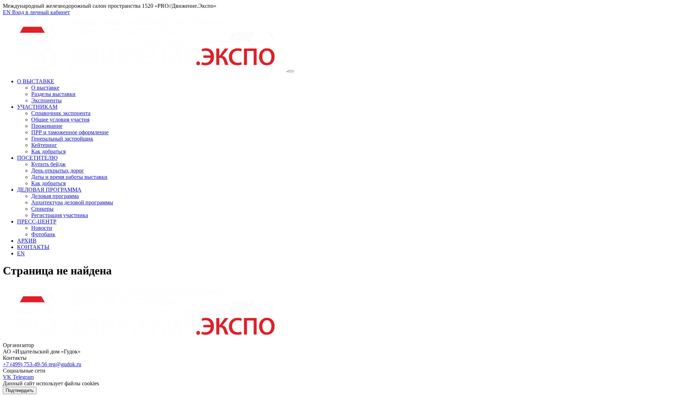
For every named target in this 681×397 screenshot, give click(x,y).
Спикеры (42, 209)
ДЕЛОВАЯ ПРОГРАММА (49, 190)
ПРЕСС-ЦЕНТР (36, 222)
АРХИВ (27, 241)
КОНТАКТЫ (33, 247)
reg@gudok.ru (65, 364)
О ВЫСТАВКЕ (35, 81)
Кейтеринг (44, 145)
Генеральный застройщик (62, 139)
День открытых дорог (57, 171)
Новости (41, 228)
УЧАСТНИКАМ (37, 107)
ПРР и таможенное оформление (70, 132)
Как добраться (48, 151)
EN (7, 12)
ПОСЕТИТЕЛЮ (37, 158)
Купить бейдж (48, 164)
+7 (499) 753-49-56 (26, 364)
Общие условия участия (60, 120)
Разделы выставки (53, 94)
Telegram (23, 377)
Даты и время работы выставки (69, 177)
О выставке (45, 88)
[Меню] (291, 71)
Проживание (46, 126)
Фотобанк (43, 234)
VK (8, 377)
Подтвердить (20, 390)
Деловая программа (55, 196)
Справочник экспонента (60, 113)
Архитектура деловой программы (72, 202)
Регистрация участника (59, 215)
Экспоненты (46, 100)
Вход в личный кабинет (41, 12)
